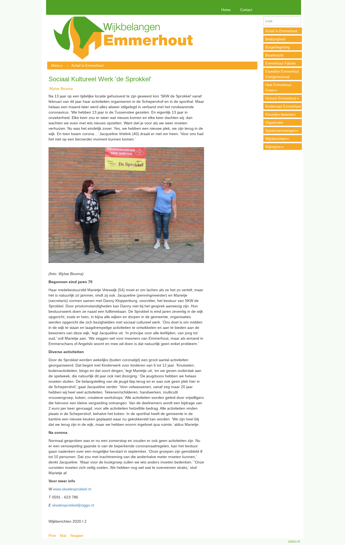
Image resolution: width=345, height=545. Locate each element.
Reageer (76, 536)
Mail (63, 536)
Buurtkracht (274, 55)
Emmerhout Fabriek (280, 63)
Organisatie (274, 123)
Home (225, 10)
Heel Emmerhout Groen (278, 87)
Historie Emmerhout (280, 98)
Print (52, 536)
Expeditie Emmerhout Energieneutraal (282, 74)
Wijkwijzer (273, 147)
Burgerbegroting (277, 47)
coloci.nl (294, 541)
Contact (246, 10)
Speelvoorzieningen (280, 131)
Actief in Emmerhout (87, 66)
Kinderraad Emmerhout (283, 106)
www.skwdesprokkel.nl (72, 489)
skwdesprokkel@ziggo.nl (73, 505)
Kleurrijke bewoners (280, 114)
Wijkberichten (275, 139)
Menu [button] (55, 66)
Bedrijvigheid (275, 39)
